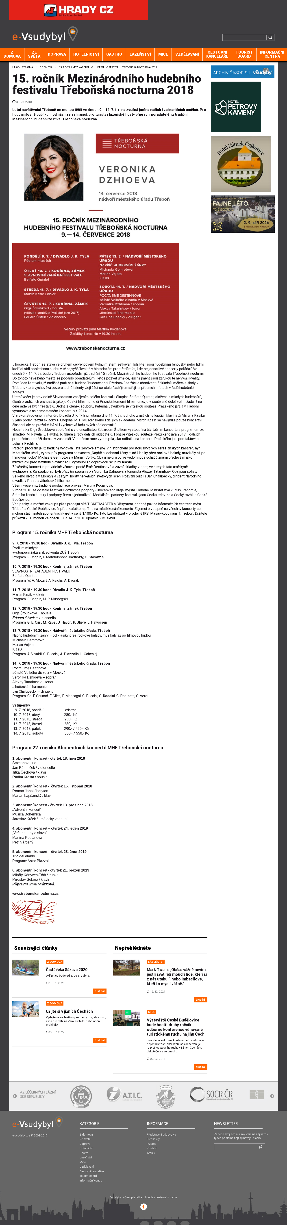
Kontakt (152, 1148)
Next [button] (272, 1096)
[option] (38, 1096)
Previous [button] (15, 1096)
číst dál (100, 991)
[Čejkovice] (241, 163)
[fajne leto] (243, 214)
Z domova (12, 54)
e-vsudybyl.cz (21, 1135)
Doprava (57, 54)
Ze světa (34, 54)
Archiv (151, 1153)
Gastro (114, 54)
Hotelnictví (86, 54)
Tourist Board (244, 54)
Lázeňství (140, 54)
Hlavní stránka (22, 67)
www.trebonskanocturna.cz (35, 893)
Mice (163, 54)
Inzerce (151, 1143)
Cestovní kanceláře (217, 54)
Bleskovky (153, 1139)
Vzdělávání (187, 54)
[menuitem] (12, 54)
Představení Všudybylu (161, 1134)
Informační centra (91, 1180)
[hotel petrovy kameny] (236, 106)
